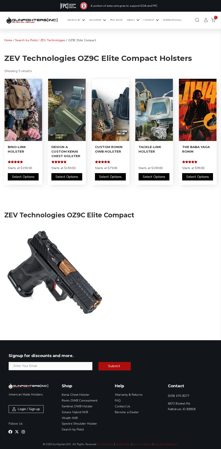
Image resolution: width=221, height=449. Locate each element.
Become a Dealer (127, 412)
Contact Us (122, 406)
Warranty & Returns (128, 395)
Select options (23, 176)
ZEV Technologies (53, 40)
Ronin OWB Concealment (79, 400)
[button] (10, 432)
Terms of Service (142, 444)
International (172, 20)
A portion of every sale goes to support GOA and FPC (124, 6)
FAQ (118, 400)
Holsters (95, 20)
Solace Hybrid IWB (75, 412)
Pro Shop (116, 20)
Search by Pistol (26, 40)
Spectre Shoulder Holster (79, 424)
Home (8, 40)
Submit (114, 366)
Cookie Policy (123, 444)
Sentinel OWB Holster (77, 406)
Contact (148, 20)
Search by (74, 20)
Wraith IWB (70, 418)
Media (131, 20)
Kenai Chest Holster (75, 395)
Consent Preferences (166, 444)
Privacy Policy (106, 444)
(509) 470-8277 (178, 396)
